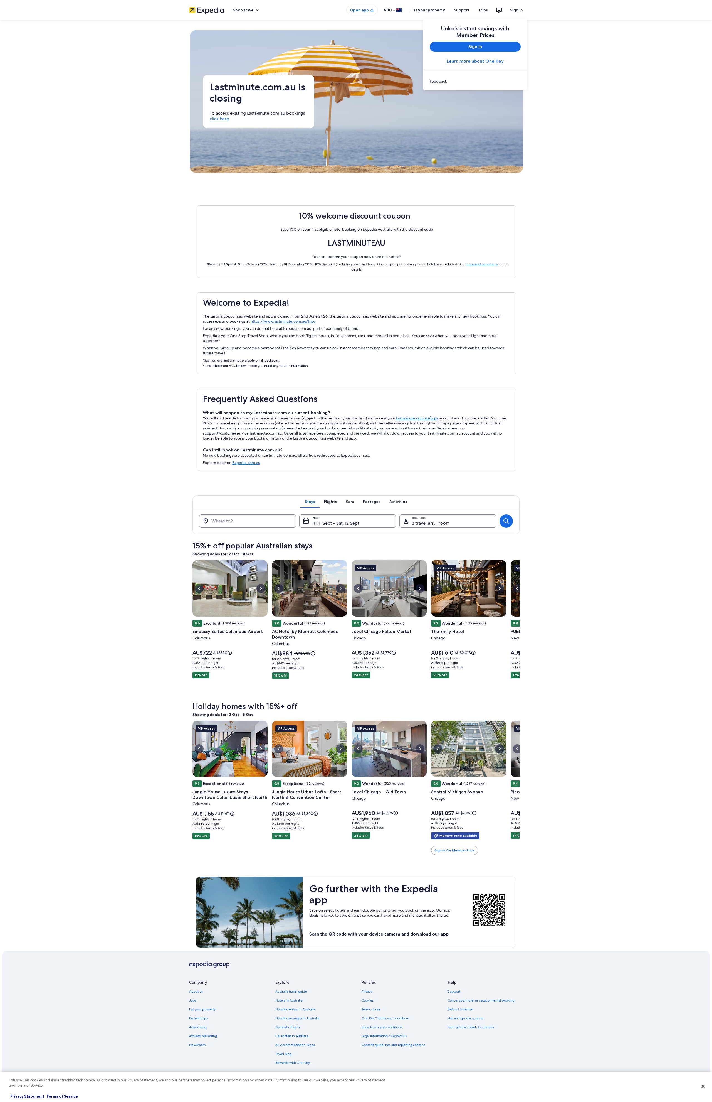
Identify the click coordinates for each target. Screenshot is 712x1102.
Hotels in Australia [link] (288, 1000)
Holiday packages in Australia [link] (297, 1018)
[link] (475, 81)
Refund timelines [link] (461, 1009)
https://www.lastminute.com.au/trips (283, 321)
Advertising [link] (197, 1027)
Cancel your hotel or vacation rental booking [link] (481, 1000)
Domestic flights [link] (287, 1027)
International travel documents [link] (471, 1027)
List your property (428, 10)
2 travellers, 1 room (431, 523)
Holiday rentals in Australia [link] (295, 1009)
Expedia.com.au (246, 462)
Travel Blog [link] (283, 1054)
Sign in (516, 10)
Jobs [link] (192, 1000)
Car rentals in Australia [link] (291, 1036)
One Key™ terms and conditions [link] (385, 1018)
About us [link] (196, 991)
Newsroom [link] (197, 1045)
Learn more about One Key (475, 61)
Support (461, 10)
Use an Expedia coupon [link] (465, 1018)
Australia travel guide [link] (291, 991)
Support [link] (454, 991)
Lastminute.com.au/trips (417, 418)
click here (219, 119)
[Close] (703, 1086)
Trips (483, 10)
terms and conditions (482, 264)
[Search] (506, 521)
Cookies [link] (368, 1000)
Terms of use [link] (371, 1009)
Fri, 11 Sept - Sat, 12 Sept (335, 523)
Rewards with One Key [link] (292, 1063)
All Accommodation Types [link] (295, 1045)
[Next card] (519, 627)
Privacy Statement (27, 1096)
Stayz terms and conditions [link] (382, 1027)
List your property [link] (202, 1009)
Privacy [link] (367, 991)
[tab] (310, 501)
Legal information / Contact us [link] (384, 1036)
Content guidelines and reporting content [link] (393, 1045)
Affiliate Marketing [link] (203, 1036)
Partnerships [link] (198, 1018)
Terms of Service (62, 1096)
